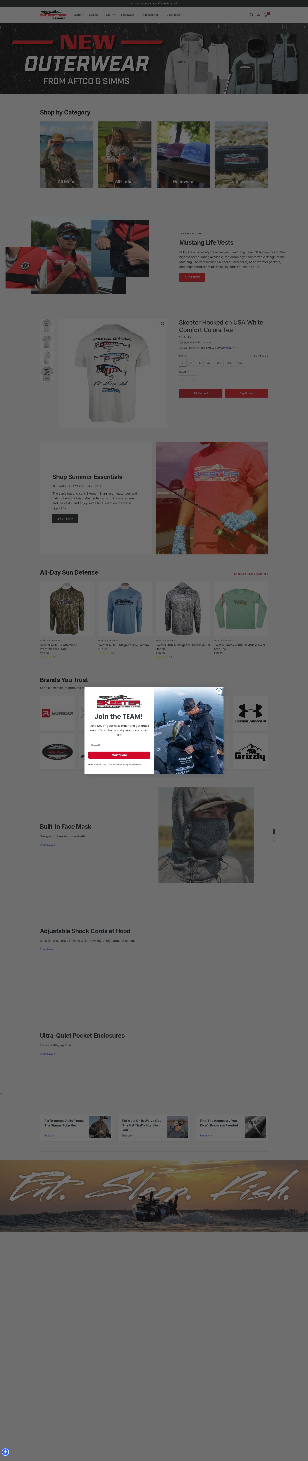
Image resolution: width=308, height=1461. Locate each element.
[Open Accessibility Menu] (5, 1452)
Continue (119, 755)
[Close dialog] (219, 691)
